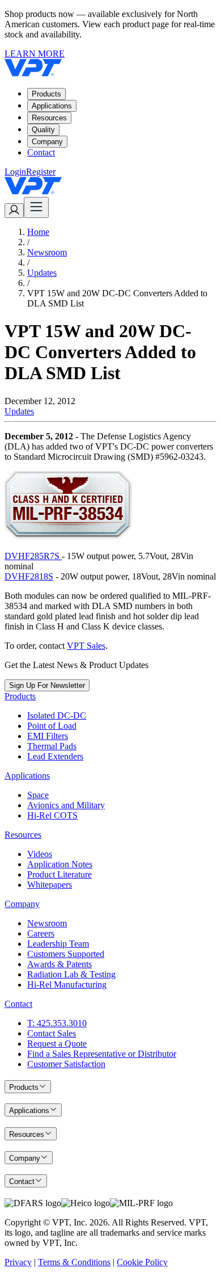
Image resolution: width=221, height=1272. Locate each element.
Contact (41, 152)
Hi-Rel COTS (52, 815)
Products (46, 94)
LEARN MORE (35, 53)
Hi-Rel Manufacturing (67, 984)
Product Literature (59, 874)
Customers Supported (65, 954)
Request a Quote (57, 1043)
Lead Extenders (55, 756)
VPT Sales (86, 645)
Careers (40, 933)
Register (41, 172)
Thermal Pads (51, 746)
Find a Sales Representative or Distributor (101, 1054)
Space (38, 795)
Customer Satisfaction (66, 1064)
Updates (42, 273)
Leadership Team (58, 943)
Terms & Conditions (74, 1262)
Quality (43, 129)
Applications (52, 106)
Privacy (18, 1262)
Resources (49, 118)
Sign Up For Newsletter (47, 685)
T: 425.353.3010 (57, 1023)
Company (47, 141)
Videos (39, 854)
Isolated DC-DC (56, 715)
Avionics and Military (66, 805)
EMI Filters (47, 736)
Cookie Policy (142, 1262)
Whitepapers (49, 884)
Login (15, 172)
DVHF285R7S (33, 556)
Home (38, 232)
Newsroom (47, 252)
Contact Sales (51, 1033)
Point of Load (51, 726)
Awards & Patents (59, 964)
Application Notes (59, 864)
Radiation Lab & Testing (71, 974)
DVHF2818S (29, 576)
